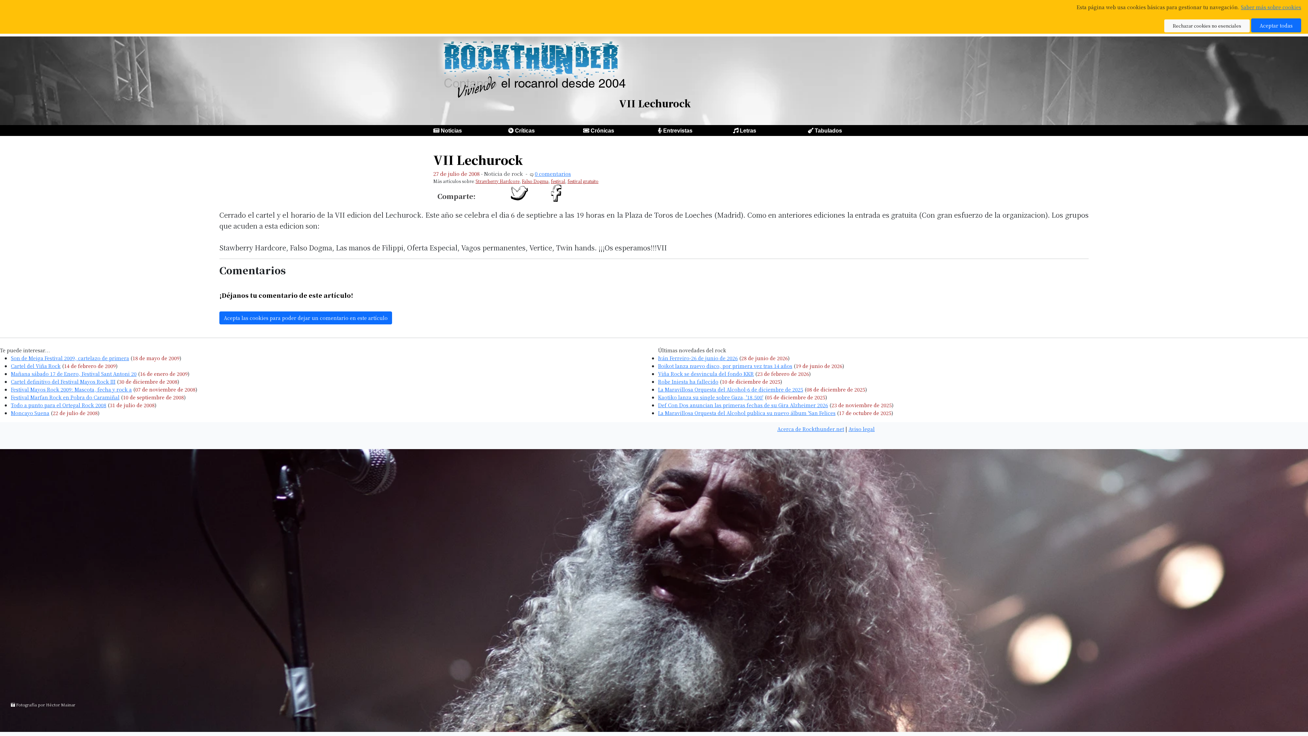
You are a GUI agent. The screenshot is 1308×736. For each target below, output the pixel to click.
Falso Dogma (535, 181)
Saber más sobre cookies (1271, 7)
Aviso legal (861, 428)
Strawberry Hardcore (497, 181)
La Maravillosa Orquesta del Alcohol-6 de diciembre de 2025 (730, 389)
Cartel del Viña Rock (36, 365)
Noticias (451, 131)
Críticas (525, 131)
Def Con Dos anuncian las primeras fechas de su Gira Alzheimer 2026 (743, 405)
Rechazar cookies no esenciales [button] (1207, 25)
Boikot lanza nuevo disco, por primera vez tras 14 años (725, 365)
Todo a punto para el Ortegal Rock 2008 (58, 405)
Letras (748, 131)
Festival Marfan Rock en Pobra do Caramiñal (65, 397)
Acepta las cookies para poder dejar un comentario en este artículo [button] (306, 317)
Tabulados (828, 131)
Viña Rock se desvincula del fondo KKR (706, 373)
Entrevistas (677, 131)
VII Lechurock (478, 159)
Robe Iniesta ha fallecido (688, 381)
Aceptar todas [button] (1276, 25)
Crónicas (602, 131)
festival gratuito (582, 181)
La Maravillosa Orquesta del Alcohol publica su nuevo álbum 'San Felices (747, 412)
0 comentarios (553, 173)
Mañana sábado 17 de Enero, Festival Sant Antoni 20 (74, 373)
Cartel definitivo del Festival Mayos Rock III (63, 381)
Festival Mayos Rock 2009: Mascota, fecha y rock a (71, 389)
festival (558, 181)
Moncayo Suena (30, 412)
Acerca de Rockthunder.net (810, 428)
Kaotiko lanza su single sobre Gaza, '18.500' (710, 397)
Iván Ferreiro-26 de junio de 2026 (698, 358)
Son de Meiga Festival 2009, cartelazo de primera (70, 358)
